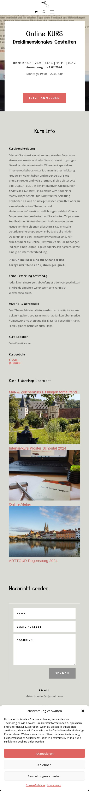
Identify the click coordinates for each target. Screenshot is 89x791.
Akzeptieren (45, 753)
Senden (62, 673)
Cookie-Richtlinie (35, 785)
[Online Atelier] (44, 475)
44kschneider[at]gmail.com (44, 696)
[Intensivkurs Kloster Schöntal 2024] (44, 419)
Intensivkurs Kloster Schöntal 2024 (37, 448)
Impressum (54, 785)
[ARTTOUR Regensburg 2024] (44, 531)
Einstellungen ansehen (44, 776)
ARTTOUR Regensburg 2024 (33, 561)
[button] (83, 711)
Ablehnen (44, 765)
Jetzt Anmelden (44, 98)
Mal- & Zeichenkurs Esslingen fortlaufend (43, 392)
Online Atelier (20, 504)
